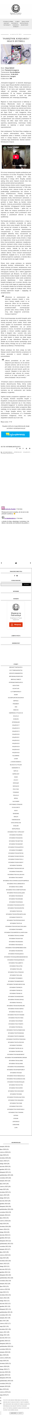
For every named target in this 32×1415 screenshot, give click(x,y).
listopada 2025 (4, 1172)
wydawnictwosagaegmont (15, 1054)
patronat (16, 783)
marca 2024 (3, 1229)
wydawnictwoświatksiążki (15, 1082)
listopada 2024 (4, 1206)
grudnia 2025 (3, 1169)
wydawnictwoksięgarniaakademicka (16, 957)
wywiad (16, 1118)
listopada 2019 (4, 1377)
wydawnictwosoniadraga (16, 1066)
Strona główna (8, 21)
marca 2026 (3, 1161)
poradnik (16, 792)
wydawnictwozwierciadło (15, 1109)
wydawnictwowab (16, 1094)
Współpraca (24, 23)
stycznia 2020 (4, 1372)
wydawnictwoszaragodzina (16, 1078)
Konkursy (16, 25)
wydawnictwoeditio (16, 917)
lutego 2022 (3, 1300)
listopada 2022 (4, 1275)
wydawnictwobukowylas (16, 868)
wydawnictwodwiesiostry (15, 905)
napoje (16, 771)
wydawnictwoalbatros (15, 847)
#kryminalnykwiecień (16, 676)
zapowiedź (16, 1121)
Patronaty (7, 25)
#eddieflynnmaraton (16, 673)
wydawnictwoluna (16, 975)
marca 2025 (3, 1195)
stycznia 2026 (4, 1166)
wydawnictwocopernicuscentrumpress (16, 880)
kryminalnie (18, 452)
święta (16, 816)
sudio (16, 810)
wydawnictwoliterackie (16, 972)
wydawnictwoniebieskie (16, 996)
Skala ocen (25, 21)
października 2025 (5, 1175)
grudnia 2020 (3, 1340)
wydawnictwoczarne (16, 886)
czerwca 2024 (4, 1220)
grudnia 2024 (3, 1203)
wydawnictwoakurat (16, 844)
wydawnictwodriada (16, 902)
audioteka (16, 685)
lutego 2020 (3, 1369)
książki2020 (16, 734)
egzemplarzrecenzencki (16, 697)
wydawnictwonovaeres (16, 1008)
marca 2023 (3, 1263)
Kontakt (6, 23)
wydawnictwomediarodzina (16, 984)
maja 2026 (3, 1155)
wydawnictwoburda (15, 871)
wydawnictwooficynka (16, 1017)
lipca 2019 (3, 1389)
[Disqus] (16, 480)
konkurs (16, 719)
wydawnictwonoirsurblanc (16, 1005)
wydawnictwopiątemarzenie (16, 1030)
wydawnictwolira (16, 969)
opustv (16, 780)
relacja (16, 795)
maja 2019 (3, 1395)
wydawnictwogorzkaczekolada (16, 926)
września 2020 (4, 1349)
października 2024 (5, 1209)
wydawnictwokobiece (16, 944)
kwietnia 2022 (4, 1295)
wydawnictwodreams (16, 899)
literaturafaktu (16, 761)
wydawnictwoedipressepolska (16, 914)
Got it (20, 1413)
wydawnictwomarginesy (16, 981)
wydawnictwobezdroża (16, 856)
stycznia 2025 (4, 1200)
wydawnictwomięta (16, 987)
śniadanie (16, 813)
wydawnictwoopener (16, 1021)
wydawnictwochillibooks (16, 874)
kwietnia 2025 (4, 1192)
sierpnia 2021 (4, 1318)
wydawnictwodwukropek (16, 908)
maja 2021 (3, 1326)
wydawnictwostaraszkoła (16, 1075)
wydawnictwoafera (16, 835)
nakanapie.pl (16, 767)
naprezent (16, 774)
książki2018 (16, 728)
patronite (16, 786)
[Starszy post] (30, 563)
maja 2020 (3, 1360)
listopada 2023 (4, 1240)
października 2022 (5, 1278)
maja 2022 (3, 1292)
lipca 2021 (3, 1320)
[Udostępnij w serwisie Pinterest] (29, 449)
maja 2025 (3, 1189)
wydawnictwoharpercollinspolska (15, 932)
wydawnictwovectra (16, 1085)
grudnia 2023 (3, 1238)
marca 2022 (3, 1298)
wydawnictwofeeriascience (16, 920)
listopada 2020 (4, 1343)
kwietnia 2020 (4, 1363)
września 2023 (4, 1246)
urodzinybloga (16, 822)
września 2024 (4, 1212)
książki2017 (16, 725)
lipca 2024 (3, 1218)
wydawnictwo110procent (16, 832)
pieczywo (16, 789)
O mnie (17, 21)
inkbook (15, 710)
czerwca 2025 (4, 1186)
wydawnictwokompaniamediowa (16, 947)
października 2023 (5, 1243)
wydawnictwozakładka (15, 1100)
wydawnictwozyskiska (16, 1112)
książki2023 (16, 743)
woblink (16, 825)
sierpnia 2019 (4, 1386)
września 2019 (4, 1383)
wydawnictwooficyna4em (16, 1014)
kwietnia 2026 (4, 1158)
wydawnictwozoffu (16, 1106)
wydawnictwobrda (16, 865)
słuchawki (16, 801)
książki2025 (16, 749)
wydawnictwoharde (15, 929)
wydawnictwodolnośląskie (16, 892)
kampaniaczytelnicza (16, 713)
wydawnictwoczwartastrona (16, 889)
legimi (16, 758)
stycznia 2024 (4, 1235)
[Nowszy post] (1, 563)
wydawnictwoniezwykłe (16, 999)
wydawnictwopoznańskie (16, 1036)
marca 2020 (3, 1366)
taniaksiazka (16, 819)
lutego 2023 (3, 1266)
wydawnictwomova (16, 990)
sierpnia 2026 (4, 1146)
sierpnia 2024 (4, 1215)
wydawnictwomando (16, 978)
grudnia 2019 (3, 1375)
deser (16, 694)
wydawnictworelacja (16, 1048)
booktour (16, 688)
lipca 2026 (3, 1149)
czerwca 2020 (4, 1358)
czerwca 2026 (4, 1152)
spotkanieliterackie (15, 804)
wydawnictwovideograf (16, 1091)
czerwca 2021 (4, 1323)
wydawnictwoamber (15, 850)
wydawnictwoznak (16, 1103)
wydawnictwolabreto (16, 963)
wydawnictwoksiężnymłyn (15, 960)
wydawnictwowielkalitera (16, 1097)
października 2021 (5, 1312)
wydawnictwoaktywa (16, 841)
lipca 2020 (3, 1355)
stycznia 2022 (4, 1303)
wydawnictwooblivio (16, 1011)
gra (16, 707)
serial (16, 798)
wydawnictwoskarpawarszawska (16, 1057)
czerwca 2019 (4, 1392)
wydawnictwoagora (15, 838)
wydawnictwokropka (16, 950)
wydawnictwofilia (16, 923)
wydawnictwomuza (16, 993)
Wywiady (16, 26)
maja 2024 (3, 1223)
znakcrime (16, 1124)
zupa (15, 1127)
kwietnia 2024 (4, 1226)
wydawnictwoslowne (16, 1060)
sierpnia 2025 (4, 1180)
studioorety (16, 807)
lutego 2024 (3, 1232)
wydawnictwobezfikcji (15, 859)
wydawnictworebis (16, 1045)
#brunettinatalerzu (15, 667)
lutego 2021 (3, 1335)
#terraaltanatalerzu (16, 682)
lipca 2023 (3, 1252)
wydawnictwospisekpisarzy (16, 1069)
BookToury (24, 25)
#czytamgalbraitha (16, 670)
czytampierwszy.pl (19, 428)
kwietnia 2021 (4, 1329)
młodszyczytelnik (16, 764)
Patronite (14, 23)
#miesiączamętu (16, 679)
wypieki (16, 1115)
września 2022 (4, 1280)
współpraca (16, 828)
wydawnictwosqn (16, 1072)
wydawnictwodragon (16, 896)
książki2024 (16, 746)
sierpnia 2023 (4, 1249)
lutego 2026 (3, 1163)
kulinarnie (16, 755)
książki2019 (27, 452)
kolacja (16, 716)
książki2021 (16, 737)
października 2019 (5, 1380)
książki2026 (16, 752)
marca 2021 (3, 1332)
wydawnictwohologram (16, 935)
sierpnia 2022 (4, 1283)
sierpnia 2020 (4, 1352)
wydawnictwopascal (16, 1027)
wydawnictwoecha (16, 911)
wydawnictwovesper (16, 1088)
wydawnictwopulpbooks (16, 1042)
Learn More (14, 1413)
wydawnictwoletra (16, 966)
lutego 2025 (3, 1198)
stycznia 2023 (4, 1269)
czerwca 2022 (4, 1289)
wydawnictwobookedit (15, 862)
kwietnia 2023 (4, 1260)
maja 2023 (3, 1258)
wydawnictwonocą (16, 1002)
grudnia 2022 (3, 1272)
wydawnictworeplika (16, 1051)
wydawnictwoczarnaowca (16, 883)
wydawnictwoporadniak (16, 1033)
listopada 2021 (4, 1309)
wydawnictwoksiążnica (15, 953)
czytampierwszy (8, 452)
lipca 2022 (3, 1286)
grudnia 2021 (3, 1306)
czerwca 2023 (4, 1255)
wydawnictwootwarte (16, 1024)
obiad (16, 777)
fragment (16, 703)
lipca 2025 (3, 1183)
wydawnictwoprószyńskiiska (15, 1039)
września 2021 (4, 1315)
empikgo (15, 700)
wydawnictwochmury (16, 877)
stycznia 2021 (4, 1337)
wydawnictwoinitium (16, 938)
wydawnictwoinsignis (7, 453)
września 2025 (4, 1178)
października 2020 (5, 1346)
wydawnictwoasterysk (15, 853)
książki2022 (16, 740)
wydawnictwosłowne (16, 1063)
